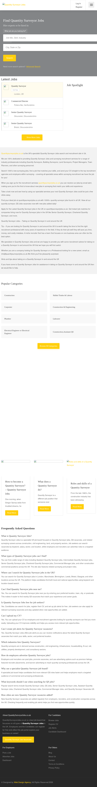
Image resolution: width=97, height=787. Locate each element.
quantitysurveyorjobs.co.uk (49, 183)
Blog (50, 752)
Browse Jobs (53, 720)
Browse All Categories (48, 346)
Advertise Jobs (8, 756)
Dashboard (7, 760)
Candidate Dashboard (57, 731)
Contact (51, 760)
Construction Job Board (78, 422)
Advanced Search (33, 66)
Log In (78, 3)
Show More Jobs (33, 137)
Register (78, 7)
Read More (11, 513)
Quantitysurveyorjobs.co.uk (12, 153)
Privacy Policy (53, 767)
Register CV (53, 724)
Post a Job (7, 752)
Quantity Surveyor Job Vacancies (18, 740)
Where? (7, 40)
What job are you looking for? (15, 31)
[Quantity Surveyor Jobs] (14, 1)
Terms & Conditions (56, 764)
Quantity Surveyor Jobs (25, 418)
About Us (52, 756)
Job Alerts (52, 728)
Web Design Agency (22, 782)
